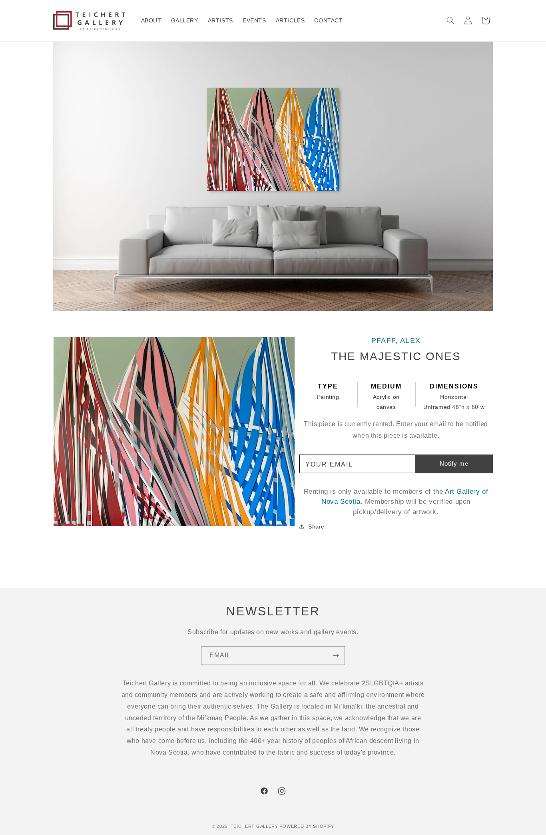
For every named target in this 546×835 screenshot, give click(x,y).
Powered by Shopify (306, 826)
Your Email (329, 464)
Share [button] (316, 526)
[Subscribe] (336, 655)
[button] (450, 20)
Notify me (454, 463)
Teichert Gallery (254, 826)
